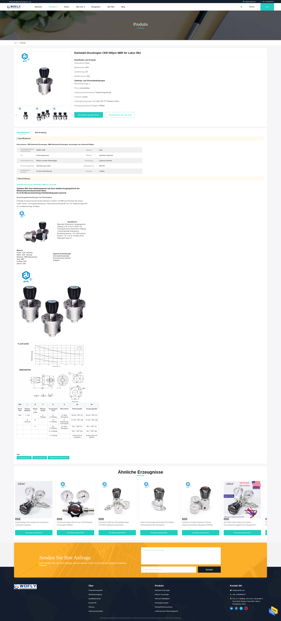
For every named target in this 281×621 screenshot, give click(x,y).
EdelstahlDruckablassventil (58, 458)
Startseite (38, 7)
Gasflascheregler (24, 458)
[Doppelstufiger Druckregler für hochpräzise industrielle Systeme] (33, 499)
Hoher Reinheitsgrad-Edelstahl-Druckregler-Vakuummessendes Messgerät (157, 523)
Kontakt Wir (93, 603)
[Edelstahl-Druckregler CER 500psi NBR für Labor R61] (45, 78)
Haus (16, 43)
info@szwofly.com (250, 1)
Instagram (246, 608)
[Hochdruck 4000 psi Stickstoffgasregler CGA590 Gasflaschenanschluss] (117, 499)
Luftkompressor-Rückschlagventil (166, 611)
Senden (209, 569)
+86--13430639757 (268, 1)
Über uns (80, 7)
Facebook (236, 608)
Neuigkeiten (95, 7)
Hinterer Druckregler (162, 594)
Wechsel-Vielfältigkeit (162, 598)
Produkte (52, 7)
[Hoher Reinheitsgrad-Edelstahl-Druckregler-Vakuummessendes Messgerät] (159, 499)
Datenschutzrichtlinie (96, 611)
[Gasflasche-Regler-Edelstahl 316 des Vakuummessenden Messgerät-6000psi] (200, 499)
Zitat (267, 7)
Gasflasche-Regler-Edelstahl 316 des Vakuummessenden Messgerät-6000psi (197, 523)
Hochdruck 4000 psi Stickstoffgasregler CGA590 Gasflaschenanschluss (114, 523)
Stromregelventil (39, 458)
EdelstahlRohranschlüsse (163, 607)
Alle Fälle (110, 7)
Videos (66, 7)
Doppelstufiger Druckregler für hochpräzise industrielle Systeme (32, 523)
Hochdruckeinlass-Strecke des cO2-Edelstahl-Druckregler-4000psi (75, 523)
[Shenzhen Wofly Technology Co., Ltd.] (14, 7)
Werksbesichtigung (95, 594)
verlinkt (231, 608)
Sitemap (91, 607)
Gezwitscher (241, 608)
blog (123, 7)
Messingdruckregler (162, 603)
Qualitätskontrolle (95, 598)
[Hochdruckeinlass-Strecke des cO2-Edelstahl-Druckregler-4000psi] (75, 499)
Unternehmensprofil (95, 590)
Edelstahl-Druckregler (162, 590)
